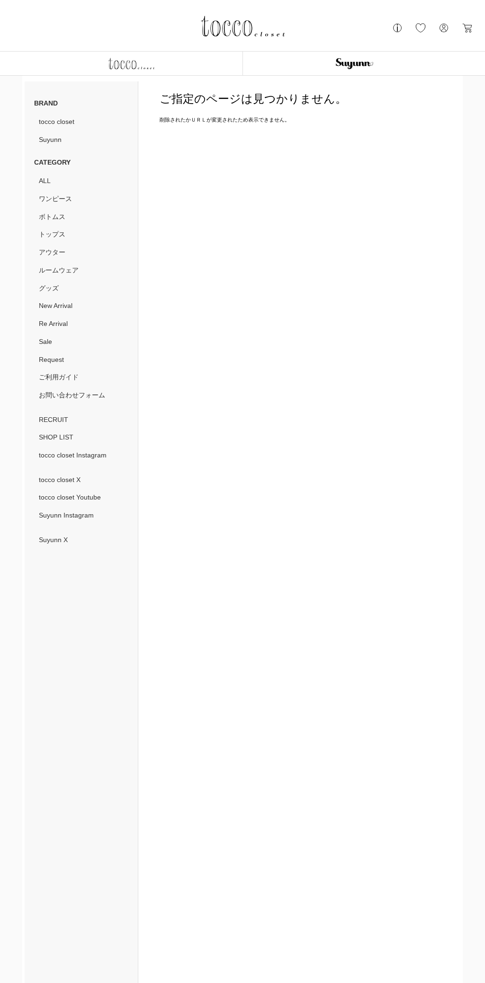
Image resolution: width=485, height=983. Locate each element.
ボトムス (52, 216)
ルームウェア (59, 270)
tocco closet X (60, 479)
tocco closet (56, 121)
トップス (52, 234)
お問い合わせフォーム (72, 395)
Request (51, 359)
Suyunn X (53, 540)
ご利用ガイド (59, 377)
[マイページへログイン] (443, 32)
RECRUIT (53, 419)
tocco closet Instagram (73, 455)
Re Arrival (53, 323)
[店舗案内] (397, 32)
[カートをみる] (467, 32)
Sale (45, 341)
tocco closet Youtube (70, 497)
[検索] (47, 29)
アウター (52, 252)
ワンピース (55, 198)
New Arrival (55, 305)
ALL (45, 180)
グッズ (49, 288)
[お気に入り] (420, 32)
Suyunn (50, 139)
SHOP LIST (56, 437)
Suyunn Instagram (66, 515)
